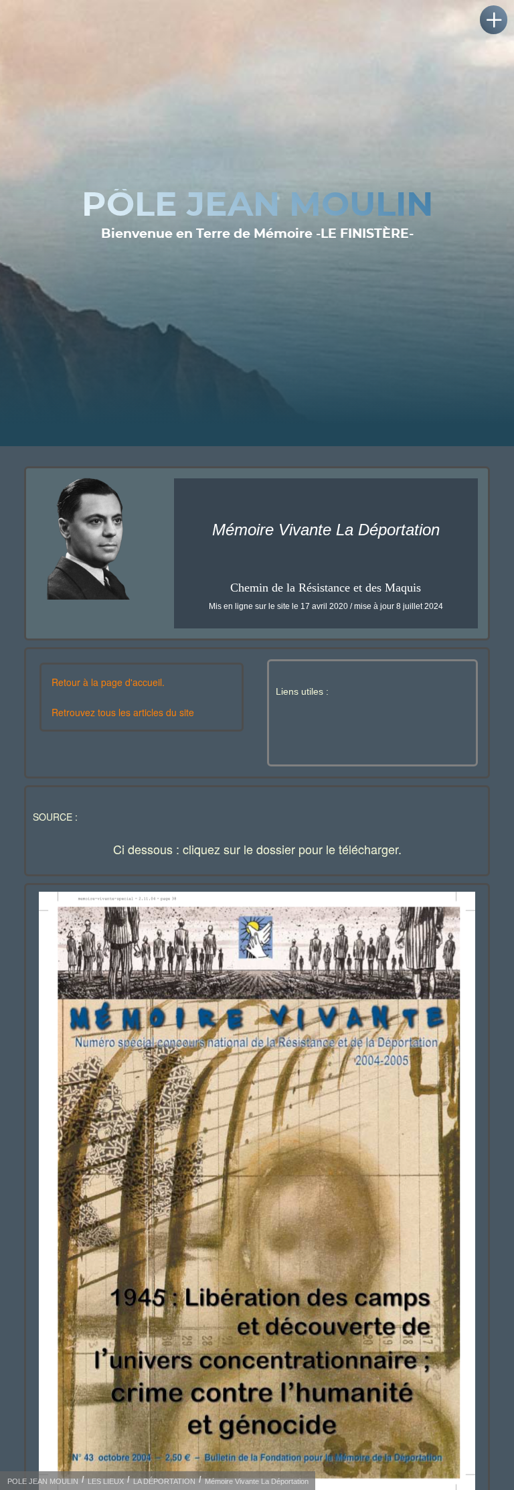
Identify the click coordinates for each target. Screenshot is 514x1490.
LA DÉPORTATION (164, 1481)
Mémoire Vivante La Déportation (257, 1481)
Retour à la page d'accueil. (108, 682)
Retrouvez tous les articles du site (123, 712)
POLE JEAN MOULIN (42, 1481)
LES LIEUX (106, 1481)
